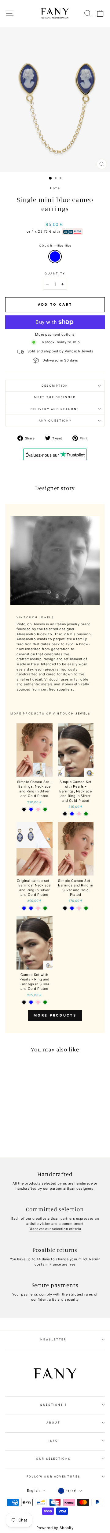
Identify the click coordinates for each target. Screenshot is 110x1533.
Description (55, 385)
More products (55, 1015)
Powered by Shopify (55, 1527)
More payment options (55, 334)
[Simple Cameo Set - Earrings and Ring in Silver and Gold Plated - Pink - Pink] (79, 908)
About (53, 1422)
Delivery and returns (55, 409)
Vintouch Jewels (72, 713)
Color (55, 245)
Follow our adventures (54, 1476)
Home (55, 188)
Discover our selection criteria (55, 1229)
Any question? (55, 420)
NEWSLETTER (53, 1339)
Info (53, 1440)
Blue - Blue (55, 256)
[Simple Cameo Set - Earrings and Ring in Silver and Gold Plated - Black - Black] (65, 908)
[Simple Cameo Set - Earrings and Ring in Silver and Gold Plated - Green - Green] (86, 908)
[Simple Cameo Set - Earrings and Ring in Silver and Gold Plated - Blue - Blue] (72, 908)
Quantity (55, 273)
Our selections (53, 1458)
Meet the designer (54, 397)
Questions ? (53, 1404)
